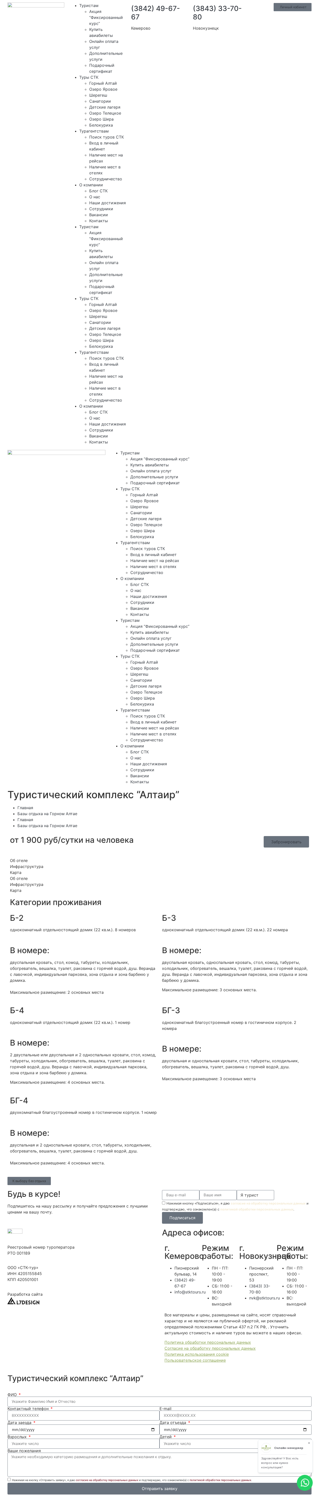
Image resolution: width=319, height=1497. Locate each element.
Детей (166, 1437)
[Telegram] (233, 456)
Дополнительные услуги (154, 476)
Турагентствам (94, 131)
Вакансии (98, 214)
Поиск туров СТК (106, 137)
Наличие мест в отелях (153, 566)
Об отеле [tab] (19, 860)
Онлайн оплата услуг (150, 470)
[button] (29, 1181)
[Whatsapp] (220, 456)
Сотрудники (101, 208)
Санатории (100, 101)
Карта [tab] (15, 872)
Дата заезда (20, 1423)
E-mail (165, 1409)
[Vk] (247, 456)
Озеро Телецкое (105, 113)
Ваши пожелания (24, 1451)
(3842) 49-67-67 (155, 12)
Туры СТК (88, 77)
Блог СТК (98, 190)
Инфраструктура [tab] (26, 866)
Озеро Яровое (103, 89)
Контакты (98, 220)
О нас (94, 196)
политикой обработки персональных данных (256, 1209)
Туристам (88, 5)
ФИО (12, 1395)
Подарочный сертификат (155, 482)
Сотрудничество (105, 178)
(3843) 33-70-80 (217, 12)
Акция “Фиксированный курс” (106, 17)
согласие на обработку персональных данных (268, 1203)
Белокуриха (101, 125)
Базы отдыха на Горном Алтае (47, 813)
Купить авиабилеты (149, 464)
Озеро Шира (101, 119)
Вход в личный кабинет (153, 554)
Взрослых (17, 1437)
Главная (25, 807)
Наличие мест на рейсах (154, 560)
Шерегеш (98, 95)
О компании (91, 184)
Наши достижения (107, 202)
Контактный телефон (28, 1409)
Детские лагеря (104, 107)
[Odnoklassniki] (261, 456)
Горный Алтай (103, 83)
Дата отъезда (173, 1423)
